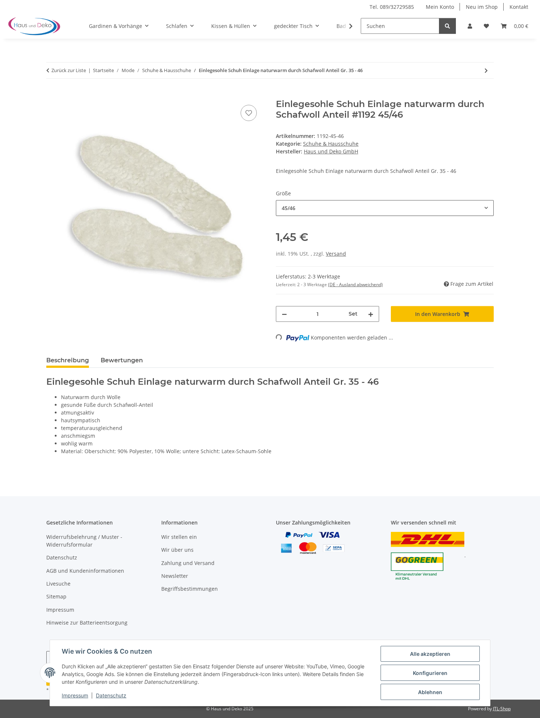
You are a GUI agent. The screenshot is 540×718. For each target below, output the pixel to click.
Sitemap (56, 596)
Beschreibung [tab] (67, 360)
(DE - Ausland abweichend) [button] (355, 284)
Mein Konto (440, 6)
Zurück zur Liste (68, 70)
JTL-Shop (502, 708)
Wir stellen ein (179, 536)
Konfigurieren (430, 673)
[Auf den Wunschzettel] (249, 113)
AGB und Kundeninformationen (85, 570)
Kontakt (519, 6)
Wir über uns (177, 549)
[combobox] (385, 208)
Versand (336, 253)
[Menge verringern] (284, 313)
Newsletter (174, 575)
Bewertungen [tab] (122, 360)
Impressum (75, 695)
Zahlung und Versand (188, 562)
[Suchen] (447, 26)
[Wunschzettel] (486, 26)
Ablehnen (430, 692)
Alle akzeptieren (430, 654)
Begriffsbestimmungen (189, 588)
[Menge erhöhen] (371, 313)
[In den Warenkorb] (52, 95)
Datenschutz (111, 695)
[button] (470, 26)
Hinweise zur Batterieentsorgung (86, 622)
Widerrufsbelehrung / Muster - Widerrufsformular (84, 540)
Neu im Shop (482, 6)
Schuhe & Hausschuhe (331, 143)
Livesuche (58, 583)
